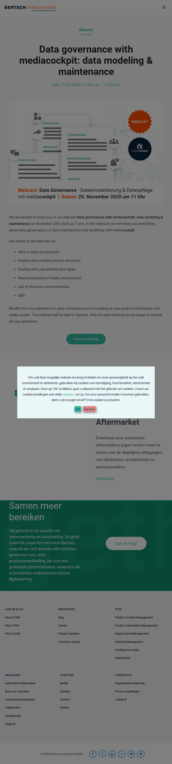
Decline (89, 409)
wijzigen (67, 394)
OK (78, 409)
